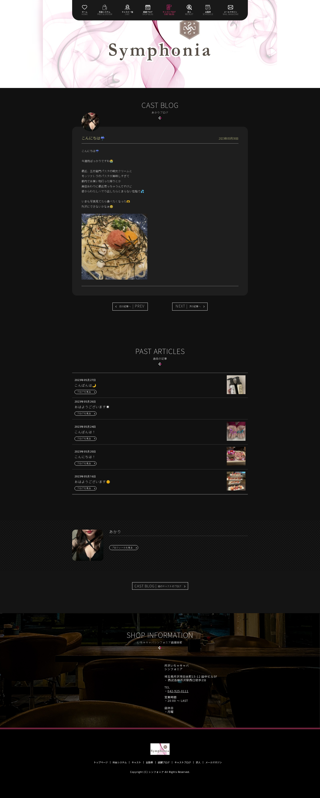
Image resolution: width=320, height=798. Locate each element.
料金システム (120, 762)
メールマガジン (213, 762)
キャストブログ (183, 762)
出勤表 (149, 762)
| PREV (132, 306)
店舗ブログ (164, 762)
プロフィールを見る (122, 547)
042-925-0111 (178, 691)
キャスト (136, 762)
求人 (198, 762)
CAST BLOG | (157, 585)
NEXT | (188, 306)
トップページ (101, 762)
